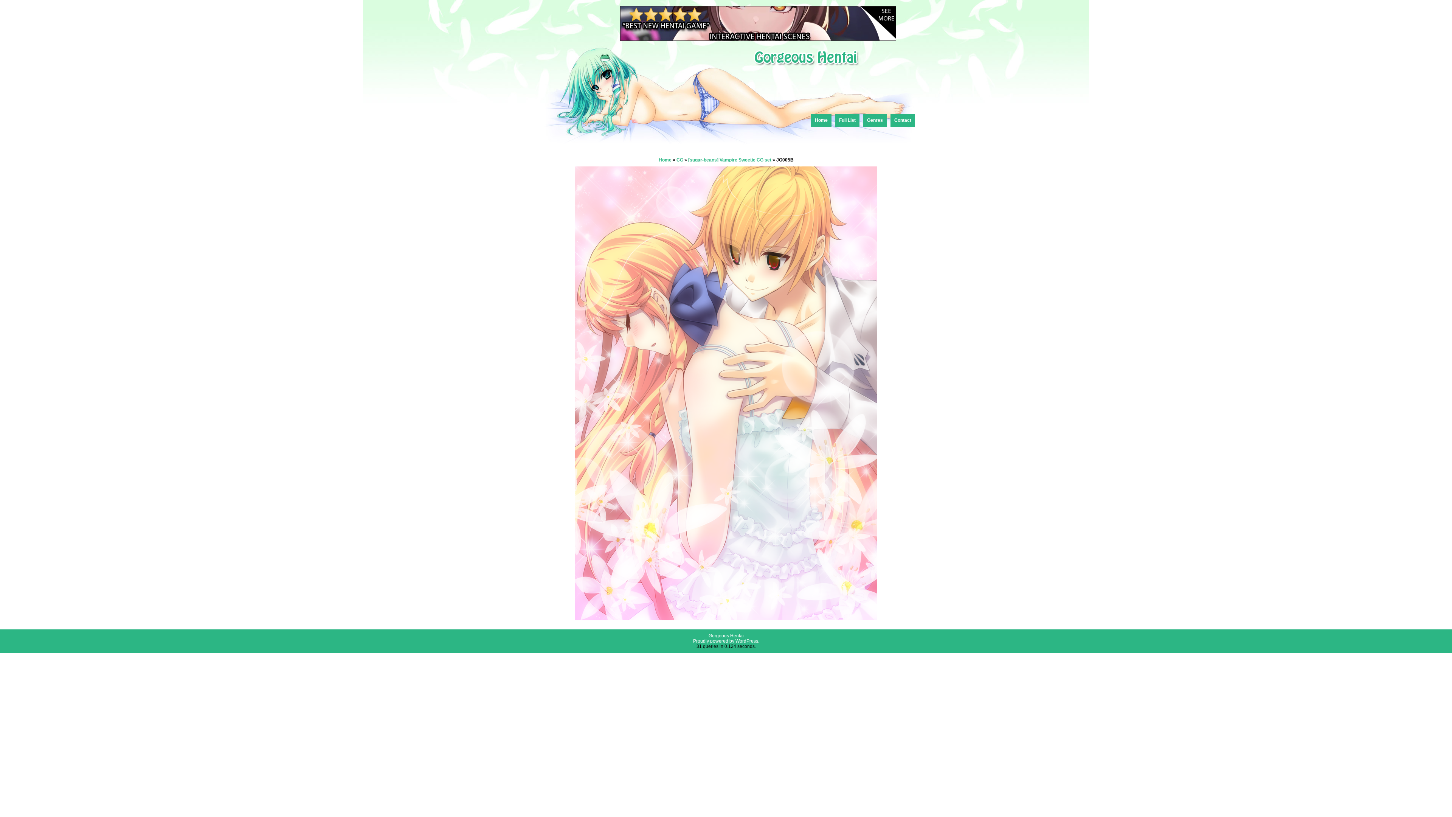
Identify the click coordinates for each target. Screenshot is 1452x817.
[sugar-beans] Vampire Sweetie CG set (729, 160)
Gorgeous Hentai (726, 635)
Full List (847, 120)
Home (821, 120)
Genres (875, 120)
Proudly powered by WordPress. (726, 641)
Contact (902, 120)
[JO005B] (726, 618)
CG (679, 160)
